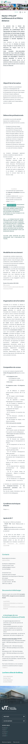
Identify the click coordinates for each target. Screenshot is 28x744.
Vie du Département (8, 679)
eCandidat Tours (11, 205)
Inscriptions (14, 188)
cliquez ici (21, 196)
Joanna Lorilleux (6, 560)
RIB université (6, 285)
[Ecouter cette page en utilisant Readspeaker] (25, 12)
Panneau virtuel (7, 678)
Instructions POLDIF (8, 288)
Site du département (8, 676)
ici (8, 509)
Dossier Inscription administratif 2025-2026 (13, 286)
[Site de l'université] (8, 709)
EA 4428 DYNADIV (7, 681)
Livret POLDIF (6, 601)
